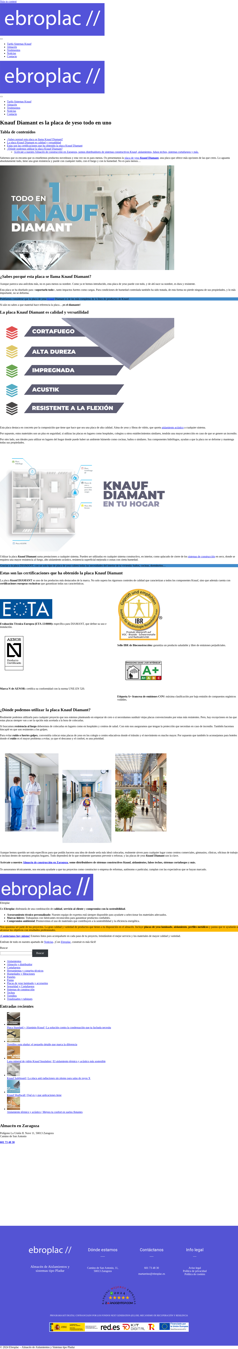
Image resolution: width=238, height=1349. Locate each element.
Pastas (10, 980)
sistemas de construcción (201, 556)
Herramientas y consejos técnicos (25, 970)
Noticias (11, 53)
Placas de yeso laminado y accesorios (27, 983)
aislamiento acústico (173, 427)
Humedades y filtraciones (21, 973)
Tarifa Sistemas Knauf (19, 43)
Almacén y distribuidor (19, 964)
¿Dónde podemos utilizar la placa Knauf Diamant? (35, 148)
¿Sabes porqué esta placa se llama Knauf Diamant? (35, 139)
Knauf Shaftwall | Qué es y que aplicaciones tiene (34, 1095)
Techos (11, 992)
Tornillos (12, 995)
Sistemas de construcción (20, 989)
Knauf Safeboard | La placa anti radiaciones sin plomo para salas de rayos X (48, 1078)
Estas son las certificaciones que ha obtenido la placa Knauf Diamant (44, 145)
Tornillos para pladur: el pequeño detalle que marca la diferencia (42, 1044)
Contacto (12, 56)
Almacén (12, 46)
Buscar (4, 947)
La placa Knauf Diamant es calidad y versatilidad (34, 142)
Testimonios (13, 50)
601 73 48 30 (151, 1267)
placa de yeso (142, 157)
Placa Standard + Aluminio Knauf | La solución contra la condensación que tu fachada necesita (59, 1027)
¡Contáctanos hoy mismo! (15, 935)
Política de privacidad (195, 1271)
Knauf (50, 298)
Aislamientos (14, 961)
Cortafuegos (13, 967)
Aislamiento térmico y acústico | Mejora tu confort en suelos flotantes (45, 1112)
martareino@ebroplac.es (151, 1273)
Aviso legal (195, 1267)
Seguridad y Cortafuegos (20, 986)
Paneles (11, 976)
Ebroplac (66, 941)
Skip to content (8, 1)
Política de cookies (195, 1274)
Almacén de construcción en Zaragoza (45, 862)
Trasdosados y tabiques (19, 998)
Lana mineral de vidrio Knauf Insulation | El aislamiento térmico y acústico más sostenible (56, 1061)
